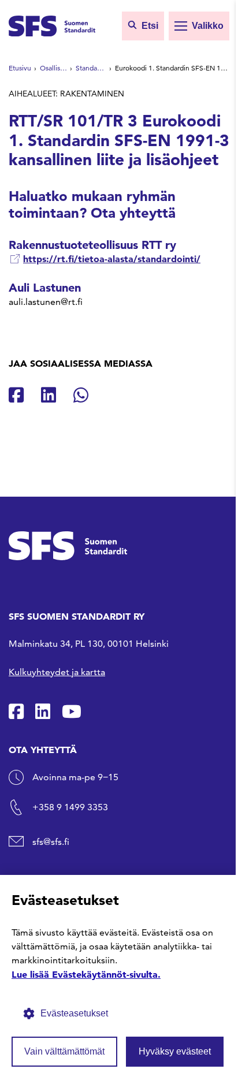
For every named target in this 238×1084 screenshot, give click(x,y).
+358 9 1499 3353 (70, 807)
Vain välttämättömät (64, 1051)
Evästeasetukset (74, 1013)
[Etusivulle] (52, 25)
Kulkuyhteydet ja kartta (57, 671)
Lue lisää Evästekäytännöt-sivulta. (86, 974)
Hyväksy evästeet (175, 1051)
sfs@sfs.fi (50, 841)
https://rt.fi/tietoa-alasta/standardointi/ (111, 259)
